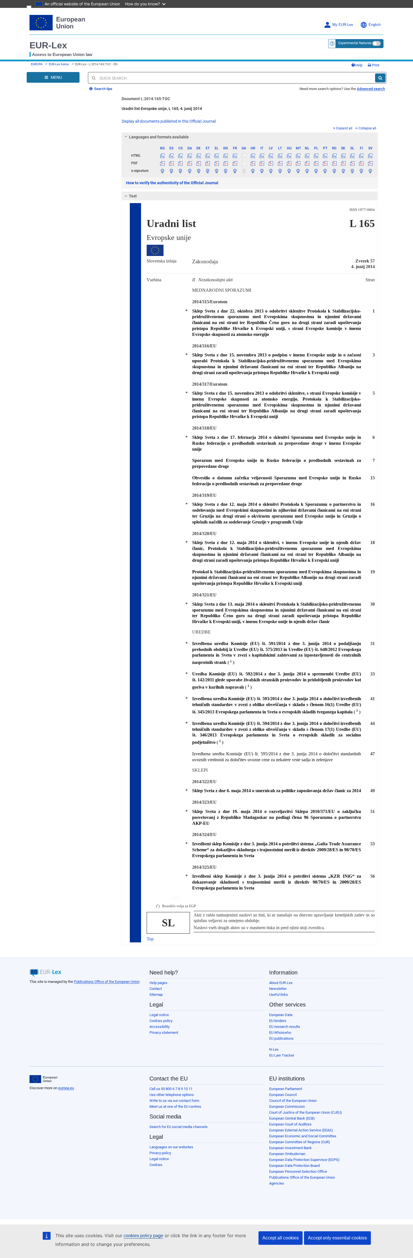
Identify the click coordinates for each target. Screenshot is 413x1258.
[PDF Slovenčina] (343, 163)
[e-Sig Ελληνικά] (216, 170)
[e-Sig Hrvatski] (252, 170)
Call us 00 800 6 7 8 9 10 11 (170, 1089)
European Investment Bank (290, 1148)
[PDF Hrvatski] (252, 163)
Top (150, 938)
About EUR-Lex (280, 983)
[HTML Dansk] (189, 155)
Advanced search (371, 89)
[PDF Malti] (298, 163)
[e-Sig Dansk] (189, 170)
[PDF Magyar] (289, 163)
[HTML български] (162, 155)
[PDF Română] (334, 163)
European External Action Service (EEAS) (301, 1130)
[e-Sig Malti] (298, 170)
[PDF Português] (325, 163)
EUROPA (36, 64)
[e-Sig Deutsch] (198, 170)
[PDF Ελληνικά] (216, 163)
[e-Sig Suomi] (361, 170)
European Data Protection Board (294, 1165)
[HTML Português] (325, 155)
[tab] (250, 137)
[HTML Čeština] (180, 155)
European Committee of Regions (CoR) (299, 1142)
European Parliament (285, 1089)
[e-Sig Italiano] (262, 170)
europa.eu (66, 1088)
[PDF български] (162, 163)
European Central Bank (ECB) (292, 1118)
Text (133, 196)
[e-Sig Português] (325, 170)
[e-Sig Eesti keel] (207, 170)
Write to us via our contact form (174, 1100)
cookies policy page (143, 1235)
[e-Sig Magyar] (289, 170)
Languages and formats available (159, 137)
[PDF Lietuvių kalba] (280, 163)
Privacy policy (160, 1153)
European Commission (287, 1106)
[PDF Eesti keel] (207, 163)
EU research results (284, 1027)
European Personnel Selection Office (298, 1171)
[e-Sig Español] (171, 170)
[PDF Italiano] (262, 163)
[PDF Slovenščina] (352, 163)
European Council (283, 1095)
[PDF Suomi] (361, 163)
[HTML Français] (234, 155)
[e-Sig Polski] (316, 170)
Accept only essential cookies (337, 1237)
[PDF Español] (171, 163)
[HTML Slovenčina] (343, 155)
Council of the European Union (293, 1100)
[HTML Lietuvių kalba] (280, 155)
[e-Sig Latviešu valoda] (271, 170)
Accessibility (159, 1027)
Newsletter (278, 989)
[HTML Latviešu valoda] (271, 155)
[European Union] (43, 1079)
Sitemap (156, 994)
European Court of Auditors (290, 1124)
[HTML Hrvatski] (252, 155)
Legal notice (159, 1015)
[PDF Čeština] (180, 163)
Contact (155, 989)
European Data (280, 1015)
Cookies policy (161, 1021)
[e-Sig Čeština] (180, 170)
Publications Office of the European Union (107, 982)
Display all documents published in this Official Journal (169, 121)
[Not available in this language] (243, 155)
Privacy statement (163, 1032)
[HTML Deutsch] (198, 155)
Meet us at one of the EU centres (175, 1106)
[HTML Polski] (316, 155)
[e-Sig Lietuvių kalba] (280, 170)
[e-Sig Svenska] (370, 170)
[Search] (380, 77)
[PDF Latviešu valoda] (271, 163)
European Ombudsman (287, 1154)
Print (375, 65)
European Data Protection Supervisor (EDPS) (304, 1160)
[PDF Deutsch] (198, 163)
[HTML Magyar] (289, 155)
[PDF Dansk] (189, 163)
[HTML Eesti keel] (207, 155)
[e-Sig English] (225, 170)
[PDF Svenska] (370, 163)
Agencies (276, 1183)
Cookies (155, 1165)
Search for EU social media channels (178, 1127)
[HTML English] (225, 155)
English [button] (375, 25)
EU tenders (277, 1021)
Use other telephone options (171, 1095)
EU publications (281, 1038)
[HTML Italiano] (262, 155)
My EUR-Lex (342, 25)
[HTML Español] (171, 155)
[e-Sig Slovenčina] (343, 170)
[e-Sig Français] (234, 170)
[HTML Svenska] (370, 155)
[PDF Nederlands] (307, 163)
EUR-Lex (48, 45)
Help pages (158, 983)
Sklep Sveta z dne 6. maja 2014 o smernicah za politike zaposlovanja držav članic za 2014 (276, 790)
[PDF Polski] (316, 163)
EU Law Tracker (281, 1055)
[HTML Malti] (298, 155)
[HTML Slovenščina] (352, 155)
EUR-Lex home (59, 64)
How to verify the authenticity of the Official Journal (172, 183)
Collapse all (367, 128)
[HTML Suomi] (361, 155)
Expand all (344, 128)
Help (358, 65)
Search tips (102, 89)
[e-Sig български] (162, 170)
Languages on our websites (171, 1147)
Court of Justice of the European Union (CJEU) (305, 1112)
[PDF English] (225, 163)
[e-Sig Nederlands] (307, 170)
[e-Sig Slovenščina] (352, 170)
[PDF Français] (234, 163)
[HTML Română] (334, 155)
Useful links (278, 994)
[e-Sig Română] (334, 170)
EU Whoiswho (280, 1032)
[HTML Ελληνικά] (216, 155)
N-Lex (273, 1049)
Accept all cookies (280, 1237)
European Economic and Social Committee (302, 1136)
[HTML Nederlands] (307, 155)
